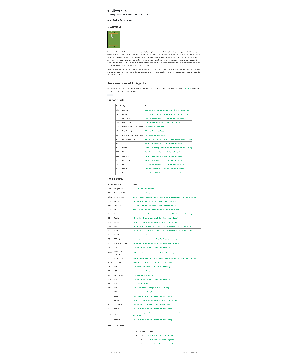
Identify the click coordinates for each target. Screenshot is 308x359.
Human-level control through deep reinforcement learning (152, 292)
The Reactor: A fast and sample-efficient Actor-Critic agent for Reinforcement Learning (162, 214)
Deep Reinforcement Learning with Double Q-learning (163, 122)
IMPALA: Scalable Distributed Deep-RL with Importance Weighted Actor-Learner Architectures (164, 197)
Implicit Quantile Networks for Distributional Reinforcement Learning (156, 209)
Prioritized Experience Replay (155, 127)
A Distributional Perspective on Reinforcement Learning (151, 247)
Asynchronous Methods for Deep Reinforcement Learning (164, 143)
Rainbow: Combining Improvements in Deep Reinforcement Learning (168, 139)
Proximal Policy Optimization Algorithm (161, 335)
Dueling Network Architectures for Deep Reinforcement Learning (167, 110)
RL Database (186, 88)
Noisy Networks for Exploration (143, 189)
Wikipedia (122, 79)
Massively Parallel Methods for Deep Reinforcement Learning (165, 118)
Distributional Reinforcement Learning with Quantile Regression (154, 201)
